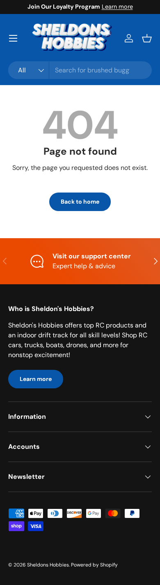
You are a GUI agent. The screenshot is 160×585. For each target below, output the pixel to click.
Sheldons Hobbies (48, 565)
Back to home (80, 201)
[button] (147, 38)
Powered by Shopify (94, 565)
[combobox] (80, 70)
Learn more (117, 6)
